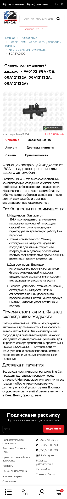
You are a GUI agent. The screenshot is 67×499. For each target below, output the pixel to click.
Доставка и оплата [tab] (40, 147)
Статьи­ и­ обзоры (45, 474)
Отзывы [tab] (10, 155)
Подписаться (53, 428)
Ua (57, 4)
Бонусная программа (15, 471)
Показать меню (33, 29)
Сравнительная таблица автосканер (17, 459)
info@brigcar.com (48, 455)
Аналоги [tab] (11, 147)
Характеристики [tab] (40, 140)
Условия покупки (13, 476)
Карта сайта (43, 469)
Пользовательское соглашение (13, 441)
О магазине (9, 481)
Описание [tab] (12, 140)
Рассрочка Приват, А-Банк (15, 450)
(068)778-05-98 (14, 4)
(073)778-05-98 (39, 4)
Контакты (8, 465)
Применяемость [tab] (36, 155)
